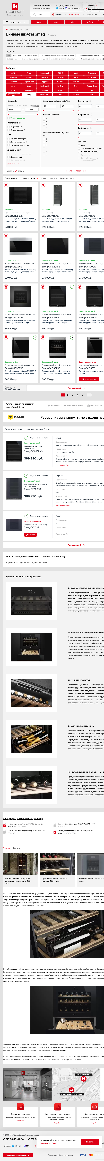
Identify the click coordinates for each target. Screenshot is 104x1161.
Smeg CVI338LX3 (56, 367)
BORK (60, 73)
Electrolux (60, 77)
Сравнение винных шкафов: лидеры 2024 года (57, 870)
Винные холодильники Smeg (25, 55)
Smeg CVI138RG (35, 486)
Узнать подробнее (48, 1143)
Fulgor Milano (29, 82)
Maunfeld (29, 90)
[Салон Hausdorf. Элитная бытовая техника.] (7, 29)
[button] (14, 194)
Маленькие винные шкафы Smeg (64, 59)
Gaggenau (45, 82)
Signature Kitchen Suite (13, 94)
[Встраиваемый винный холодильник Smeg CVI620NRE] (57, 245)
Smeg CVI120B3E (19, 214)
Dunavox (44, 77)
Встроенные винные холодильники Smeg (57, 55)
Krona (76, 86)
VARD (92, 94)
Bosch (76, 73)
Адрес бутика (92, 14)
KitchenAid (44, 86)
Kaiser (29, 86)
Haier (92, 82)
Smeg (39, 22)
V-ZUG (90, 22)
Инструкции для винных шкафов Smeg (23, 818)
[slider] (8, 114)
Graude (76, 82)
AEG (13, 73)
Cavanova (92, 73)
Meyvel (60, 90)
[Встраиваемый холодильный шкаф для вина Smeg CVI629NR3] (20, 296)
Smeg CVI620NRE (56, 265)
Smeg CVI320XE (19, 265)
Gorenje (60, 82)
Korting (60, 86)
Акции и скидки (74, 14)
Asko (56, 22)
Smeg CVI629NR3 (20, 316)
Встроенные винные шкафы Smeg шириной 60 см (27, 59)
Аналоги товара (90, 379)
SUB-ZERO (44, 94)
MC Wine (44, 90)
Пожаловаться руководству (18, 1155)
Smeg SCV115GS (50, 214)
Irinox (13, 86)
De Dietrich (13, 77)
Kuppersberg (92, 86)
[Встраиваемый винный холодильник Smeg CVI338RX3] (20, 347)
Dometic (29, 77)
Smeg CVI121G (35, 526)
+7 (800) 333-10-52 (65, 5)
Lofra (13, 90)
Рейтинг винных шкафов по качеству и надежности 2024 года (20, 870)
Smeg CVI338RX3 (19, 367)
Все (8, 55)
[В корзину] (33, 227)
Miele (73, 22)
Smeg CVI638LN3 (33, 449)
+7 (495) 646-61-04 (42, 5)
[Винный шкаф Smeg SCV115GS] (57, 194)
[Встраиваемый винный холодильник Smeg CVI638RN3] (57, 296)
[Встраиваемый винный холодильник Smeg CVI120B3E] (20, 194)
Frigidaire (13, 82)
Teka (60, 94)
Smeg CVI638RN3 (56, 316)
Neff (91, 90)
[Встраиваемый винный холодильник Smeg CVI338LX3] (57, 347)
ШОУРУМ (58, 14)
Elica (76, 77)
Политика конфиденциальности (60, 1155)
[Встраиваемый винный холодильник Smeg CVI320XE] (20, 245)
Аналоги (31, 534)
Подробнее (20, 1120)
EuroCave (92, 77)
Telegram (61, 8)
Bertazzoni (44, 73)
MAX (69, 8)
